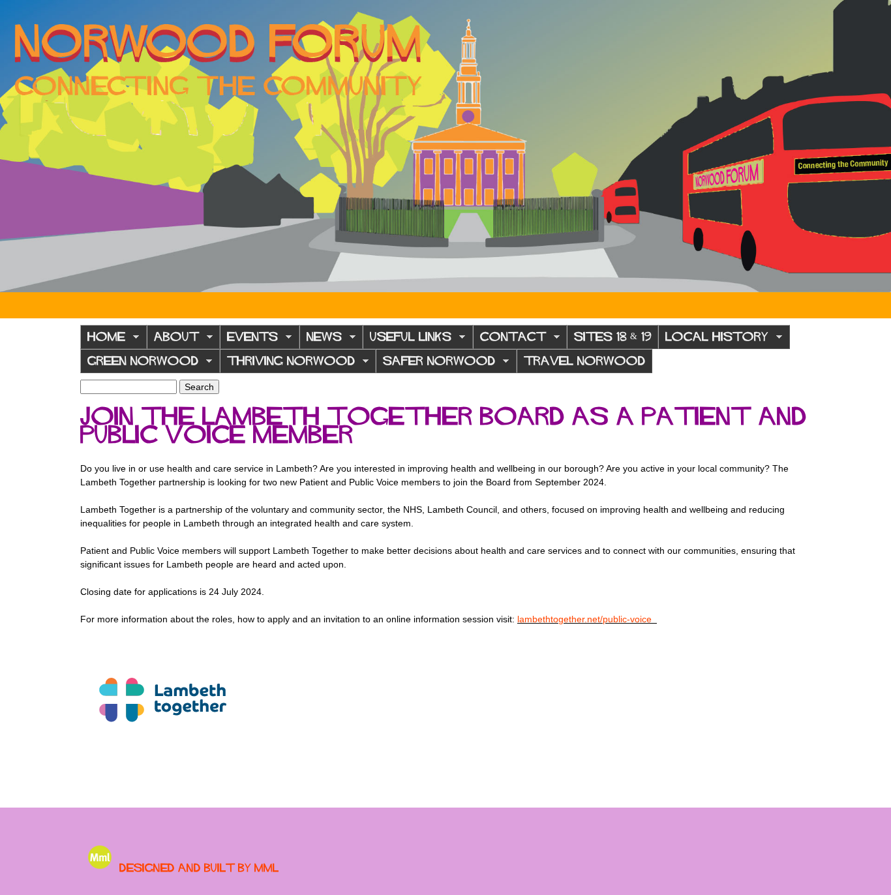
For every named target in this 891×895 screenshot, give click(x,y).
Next (871, 146)
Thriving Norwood (287, 364)
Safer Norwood (435, 364)
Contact (509, 340)
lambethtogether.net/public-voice (587, 619)
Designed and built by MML (199, 867)
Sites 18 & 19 (612, 336)
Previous (20, 146)
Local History (713, 340)
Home (102, 340)
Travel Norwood (584, 360)
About (173, 340)
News (320, 340)
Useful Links (407, 340)
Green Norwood (139, 364)
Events (249, 340)
